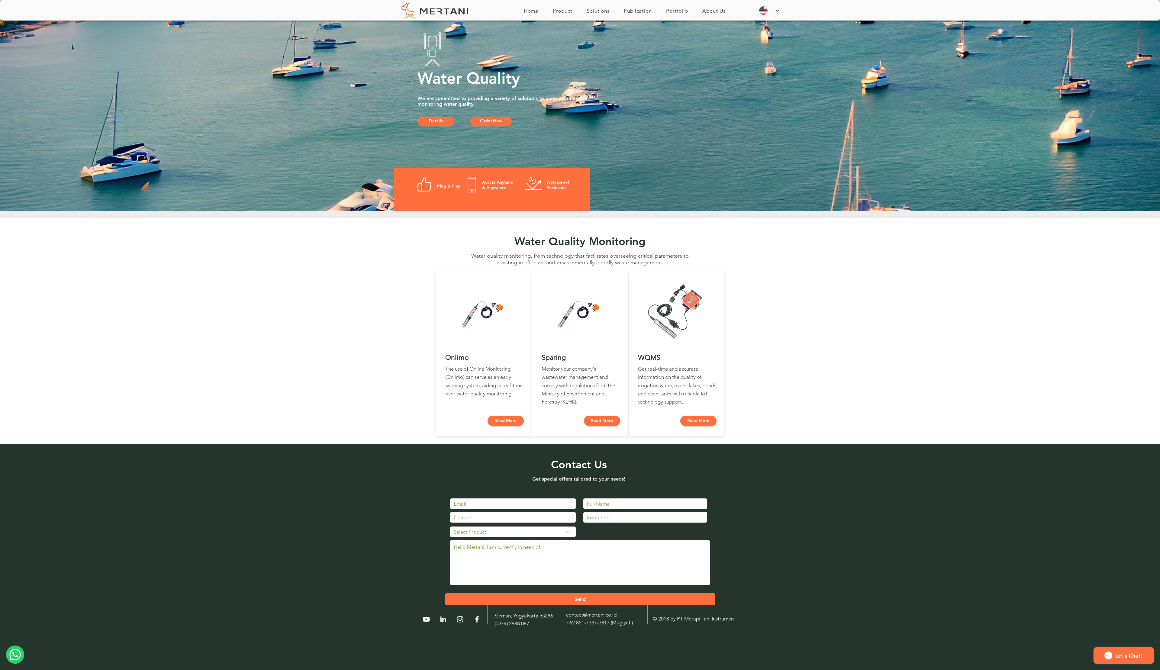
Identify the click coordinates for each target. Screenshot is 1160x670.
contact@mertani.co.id (591, 615)
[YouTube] (426, 619)
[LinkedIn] (443, 619)
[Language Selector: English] (769, 10)
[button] (562, 11)
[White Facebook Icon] (477, 619)
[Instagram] (460, 619)
